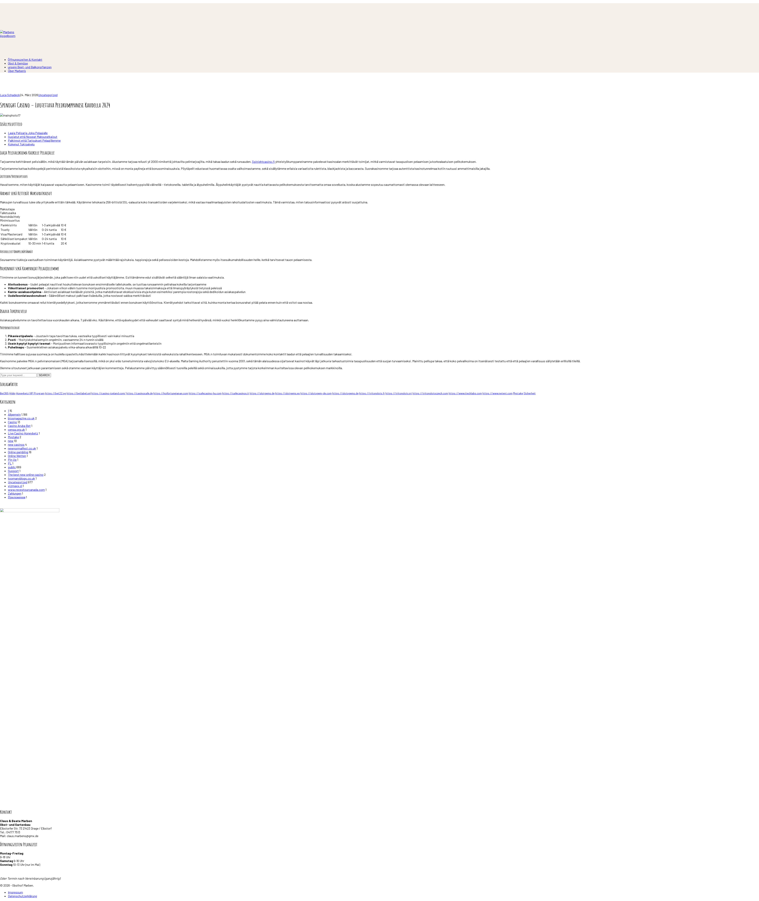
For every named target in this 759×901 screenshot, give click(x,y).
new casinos (16, 444)
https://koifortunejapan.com (170, 393)
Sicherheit (530, 393)
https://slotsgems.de (345, 393)
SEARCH (44, 375)
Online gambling (18, 452)
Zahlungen (14, 493)
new (10, 441)
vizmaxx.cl (15, 486)
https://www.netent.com (497, 393)
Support (13, 471)
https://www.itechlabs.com (465, 393)
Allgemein (14, 414)
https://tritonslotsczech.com (430, 393)
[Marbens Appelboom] (12, 36)
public (12, 467)
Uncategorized (48, 95)
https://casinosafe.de (139, 393)
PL (10, 463)
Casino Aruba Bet (19, 426)
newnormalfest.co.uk (22, 448)
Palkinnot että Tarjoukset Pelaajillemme (34, 140)
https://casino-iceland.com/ (108, 393)
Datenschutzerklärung (22, 896)
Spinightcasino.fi (263, 161)
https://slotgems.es (287, 393)
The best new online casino (25, 474)
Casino (12, 422)
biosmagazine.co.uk (21, 418)
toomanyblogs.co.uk (21, 478)
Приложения (16, 497)
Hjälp (12, 393)
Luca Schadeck (10, 95)
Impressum (15, 892)
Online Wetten (17, 456)
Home (4, 91)
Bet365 (4, 393)
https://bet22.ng (55, 393)
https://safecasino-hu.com (205, 393)
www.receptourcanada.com (26, 489)
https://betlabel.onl (79, 393)
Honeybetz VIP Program (30, 393)
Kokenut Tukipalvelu (21, 144)
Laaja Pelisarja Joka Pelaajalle (28, 133)
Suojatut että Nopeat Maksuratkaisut (32, 136)
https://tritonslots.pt (398, 393)
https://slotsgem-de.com (316, 393)
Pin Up (12, 459)
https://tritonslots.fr (372, 393)
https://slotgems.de (262, 393)
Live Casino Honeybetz (23, 433)
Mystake (518, 393)
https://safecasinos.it (235, 393)
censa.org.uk (16, 429)
